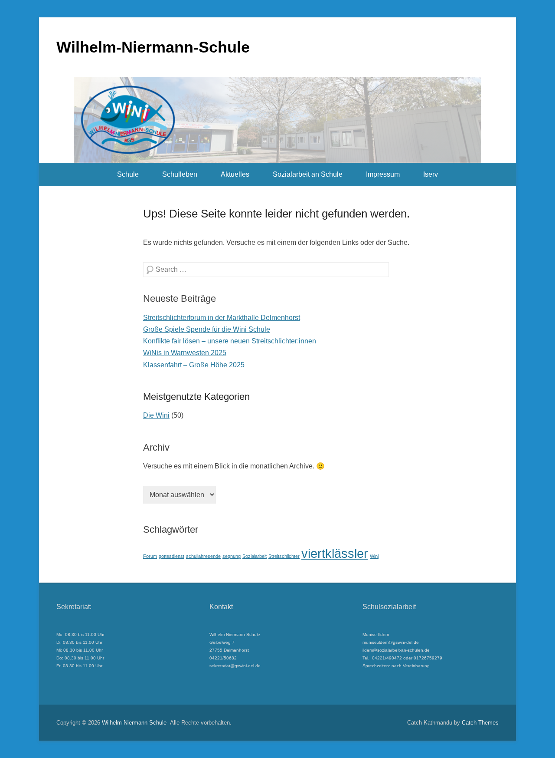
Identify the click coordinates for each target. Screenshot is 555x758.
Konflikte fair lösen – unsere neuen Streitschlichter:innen (229, 341)
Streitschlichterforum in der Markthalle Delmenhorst (221, 317)
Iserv (430, 174)
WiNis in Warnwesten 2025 (184, 352)
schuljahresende (203, 556)
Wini (374, 556)
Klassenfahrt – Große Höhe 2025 (194, 365)
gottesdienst (171, 556)
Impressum (383, 174)
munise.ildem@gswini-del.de (390, 642)
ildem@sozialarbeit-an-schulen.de (396, 650)
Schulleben (179, 174)
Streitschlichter (284, 556)
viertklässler (334, 553)
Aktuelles (235, 174)
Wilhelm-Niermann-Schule (153, 47)
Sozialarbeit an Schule (308, 174)
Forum (150, 556)
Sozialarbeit (254, 556)
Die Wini (156, 415)
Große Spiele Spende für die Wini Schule (206, 329)
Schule (128, 174)
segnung (231, 556)
